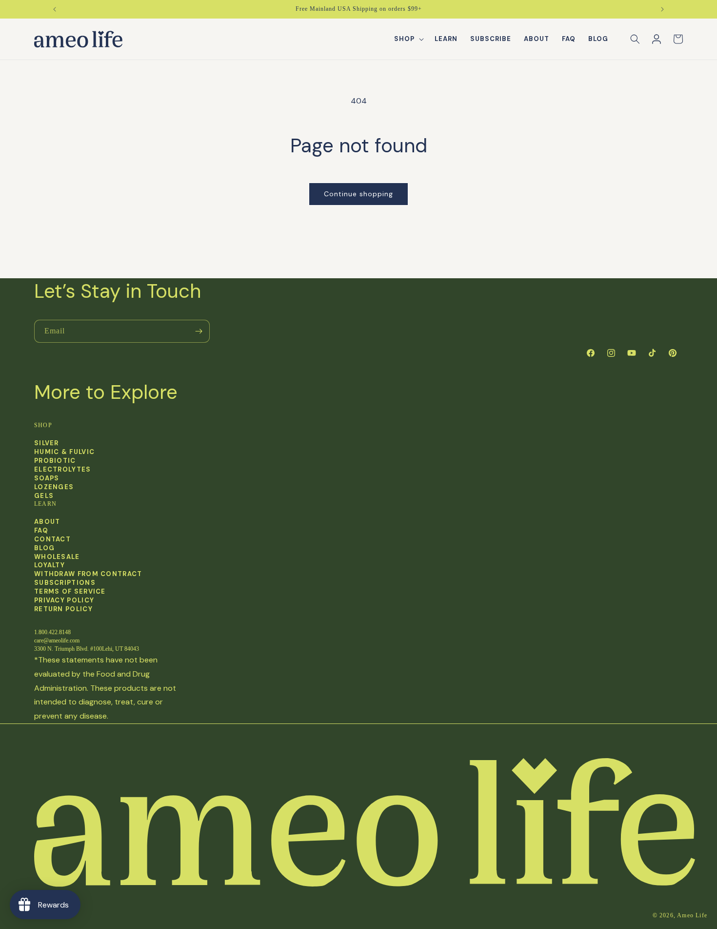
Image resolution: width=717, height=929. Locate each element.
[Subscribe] (198, 331)
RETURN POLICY (63, 609)
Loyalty (49, 566)
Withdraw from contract (88, 574)
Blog (44, 548)
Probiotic (55, 460)
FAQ (41, 531)
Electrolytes (62, 469)
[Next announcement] (662, 9)
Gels (44, 495)
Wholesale (57, 557)
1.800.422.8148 (52, 632)
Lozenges (54, 487)
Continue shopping (358, 193)
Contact (52, 539)
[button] (408, 39)
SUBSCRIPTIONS (65, 583)
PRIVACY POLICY (64, 600)
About (47, 522)
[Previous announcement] (54, 9)
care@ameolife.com (57, 640)
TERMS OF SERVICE (70, 592)
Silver (46, 443)
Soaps (47, 478)
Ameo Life (692, 915)
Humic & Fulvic (64, 452)
